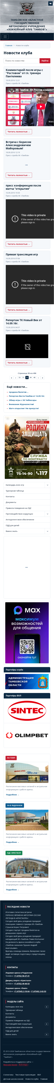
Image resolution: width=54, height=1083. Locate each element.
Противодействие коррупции (19, 514)
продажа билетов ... (18, 392)
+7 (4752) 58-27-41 (22, 976)
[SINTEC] (27, 711)
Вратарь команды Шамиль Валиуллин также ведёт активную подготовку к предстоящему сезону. (25, 954)
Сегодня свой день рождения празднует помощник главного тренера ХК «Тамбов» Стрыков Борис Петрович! (24, 924)
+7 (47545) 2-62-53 (38, 991)
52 (19, 377)
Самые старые (42, 377)
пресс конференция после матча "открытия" (23, 187)
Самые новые (11, 377)
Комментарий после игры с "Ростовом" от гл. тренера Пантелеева (24, 73)
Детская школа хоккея (13, 1079)
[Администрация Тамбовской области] (27, 681)
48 (34, 377)
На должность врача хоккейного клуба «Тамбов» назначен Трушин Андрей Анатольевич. (23, 945)
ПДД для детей (12, 525)
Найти (45, 60)
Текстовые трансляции (25, 1075)
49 (31, 377)
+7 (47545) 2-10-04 (22, 991)
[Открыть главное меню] (5, 36)
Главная (8, 45)
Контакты (10, 496)
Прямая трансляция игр (22, 254)
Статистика (8, 1075)
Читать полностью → (19, 131)
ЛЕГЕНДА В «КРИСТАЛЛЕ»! (17, 918)
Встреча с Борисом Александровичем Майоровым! (18, 145)
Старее (38, 377)
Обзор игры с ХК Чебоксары (23, 400)
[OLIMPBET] (27, 735)
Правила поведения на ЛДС (18, 508)
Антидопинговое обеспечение (20, 519)
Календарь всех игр (15, 485)
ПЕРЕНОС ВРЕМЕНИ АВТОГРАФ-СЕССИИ (23, 915)
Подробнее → (12, 794)
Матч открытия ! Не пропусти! (24, 408)
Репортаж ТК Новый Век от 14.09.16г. (24, 321)
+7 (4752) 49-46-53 (22, 983)
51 (23, 377)
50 (27, 377)
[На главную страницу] (27, 8)
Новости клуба (31, 1079)
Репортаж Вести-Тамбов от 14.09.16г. (27, 396)
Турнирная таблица (15, 490)
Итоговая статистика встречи (19, 912)
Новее (16, 377)
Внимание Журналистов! (21, 404)
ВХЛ (39, 1075)
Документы (11, 502)
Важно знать (11, 531)
